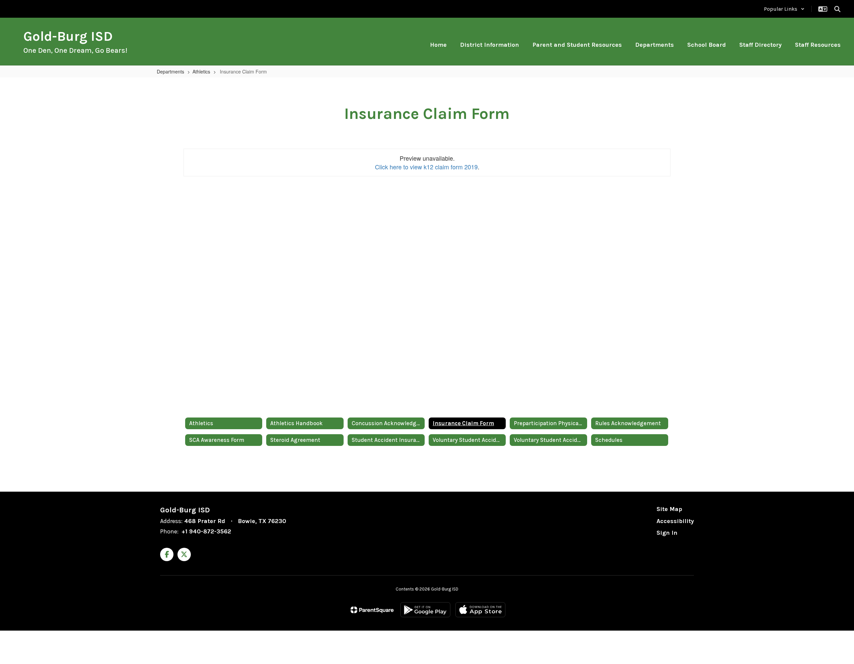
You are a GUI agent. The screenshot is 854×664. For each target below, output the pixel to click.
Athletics (201, 71)
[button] (784, 9)
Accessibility (675, 521)
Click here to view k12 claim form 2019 (426, 166)
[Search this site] (837, 9)
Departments (170, 71)
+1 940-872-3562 (206, 531)
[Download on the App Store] (480, 609)
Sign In (667, 532)
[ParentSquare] (372, 610)
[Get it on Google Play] (425, 609)
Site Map (669, 509)
